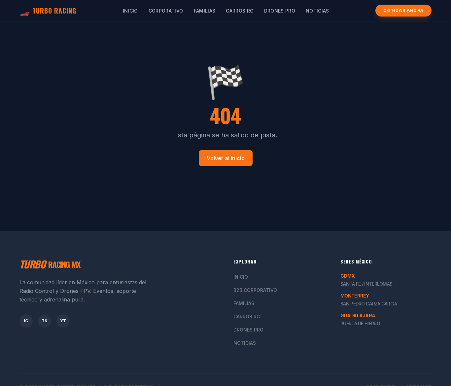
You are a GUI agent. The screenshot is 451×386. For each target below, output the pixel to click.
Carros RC (239, 11)
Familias (205, 11)
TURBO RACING (47, 10)
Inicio (130, 11)
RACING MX (49, 264)
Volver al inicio (226, 158)
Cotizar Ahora (403, 10)
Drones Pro (279, 11)
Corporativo (166, 11)
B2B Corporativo (255, 290)
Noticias (317, 11)
